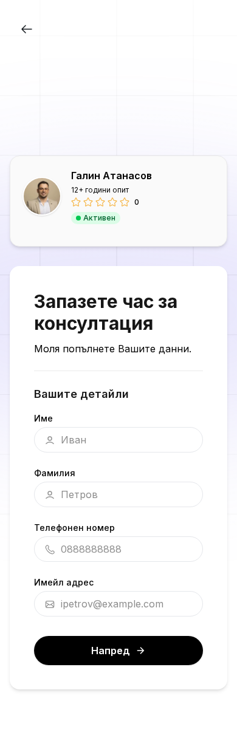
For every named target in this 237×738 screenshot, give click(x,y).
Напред (110, 650)
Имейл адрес (64, 582)
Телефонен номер (74, 527)
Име (43, 418)
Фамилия (54, 473)
